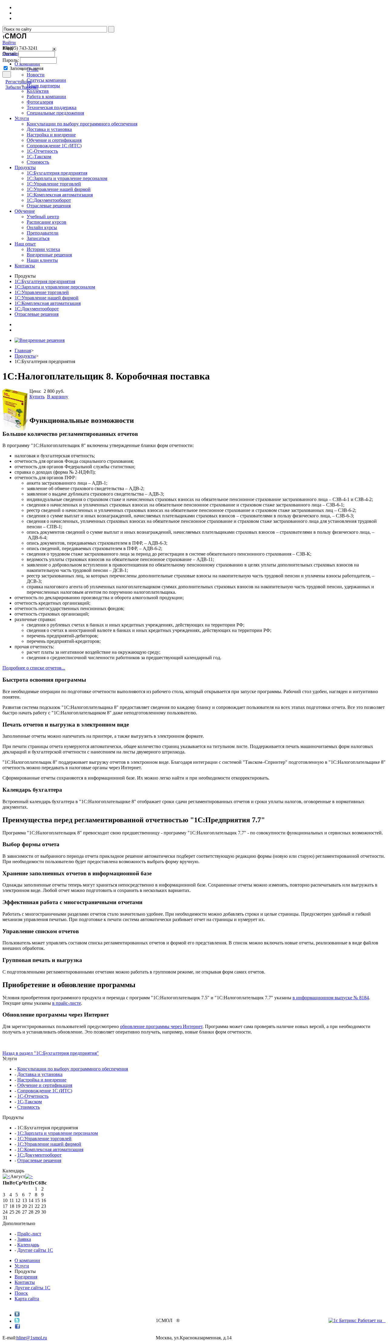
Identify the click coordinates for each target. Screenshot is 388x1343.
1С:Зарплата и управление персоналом (67, 178)
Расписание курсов (46, 222)
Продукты (25, 356)
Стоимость (38, 162)
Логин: (9, 53)
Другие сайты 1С (35, 1250)
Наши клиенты (42, 260)
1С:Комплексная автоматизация (60, 194)
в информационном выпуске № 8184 (331, 997)
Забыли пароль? (21, 87)
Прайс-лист (29, 1233)
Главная (23, 350)
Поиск (21, 1293)
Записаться (38, 238)
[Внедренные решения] (40, 340)
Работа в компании (46, 96)
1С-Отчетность (42, 151)
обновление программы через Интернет (161, 1026)
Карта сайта (27, 1298)
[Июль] (6, 1176)
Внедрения (26, 1276)
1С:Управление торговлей (54, 183)
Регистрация (18, 81)
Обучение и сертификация (54, 140)
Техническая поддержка (51, 107)
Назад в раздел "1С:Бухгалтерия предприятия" (50, 1053)
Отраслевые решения (49, 205)
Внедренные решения (49, 254)
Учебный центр (43, 216)
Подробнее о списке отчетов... (33, 667)
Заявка (24, 1239)
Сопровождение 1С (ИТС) (54, 145)
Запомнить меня (26, 68)
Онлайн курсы (42, 227)
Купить (37, 396)
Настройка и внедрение (51, 134)
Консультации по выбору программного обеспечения (82, 123)
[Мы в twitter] (17, 1321)
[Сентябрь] (29, 1176)
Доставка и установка (49, 129)
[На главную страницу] (14, 38)
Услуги (22, 1265)
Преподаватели (43, 233)
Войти (9, 42)
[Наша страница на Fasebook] (17, 1327)
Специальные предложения (55, 112)
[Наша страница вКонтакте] (17, 1315)
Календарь (28, 1244)
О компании (27, 1260)
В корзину (57, 396)
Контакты (25, 1282)
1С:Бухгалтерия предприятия (57, 172)
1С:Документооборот (49, 200)
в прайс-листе (66, 1003)
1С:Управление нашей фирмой (59, 189)
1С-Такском (39, 156)
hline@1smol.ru (31, 1337)
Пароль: (10, 60)
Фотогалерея (40, 102)
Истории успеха (43, 249)
